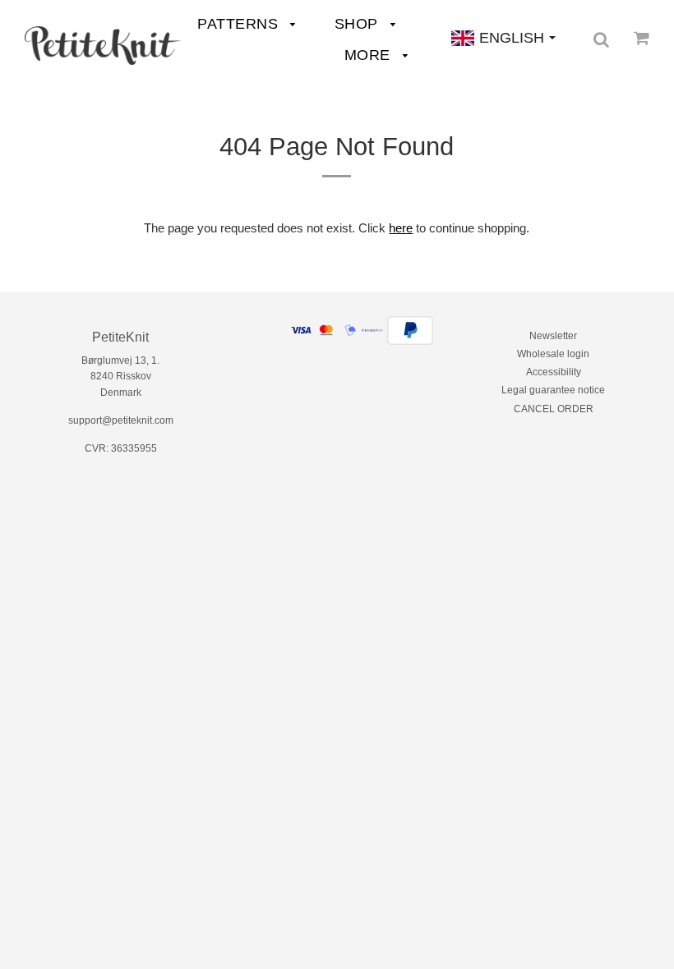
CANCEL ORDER (553, 409)
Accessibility (553, 372)
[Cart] (641, 38)
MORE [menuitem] (369, 55)
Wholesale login (553, 354)
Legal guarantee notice (553, 390)
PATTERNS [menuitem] (240, 24)
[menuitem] (103, 45)
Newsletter (553, 336)
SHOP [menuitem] (359, 24)
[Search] (601, 39)
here (401, 228)
